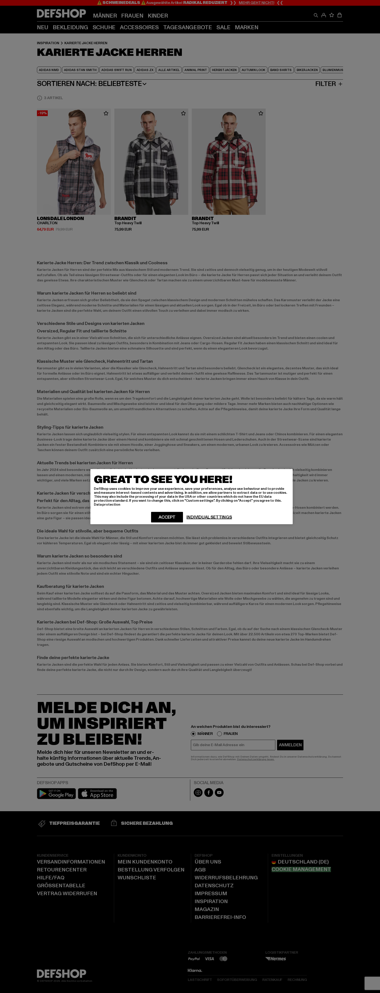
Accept (167, 517)
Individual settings (209, 517)
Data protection (107, 504)
